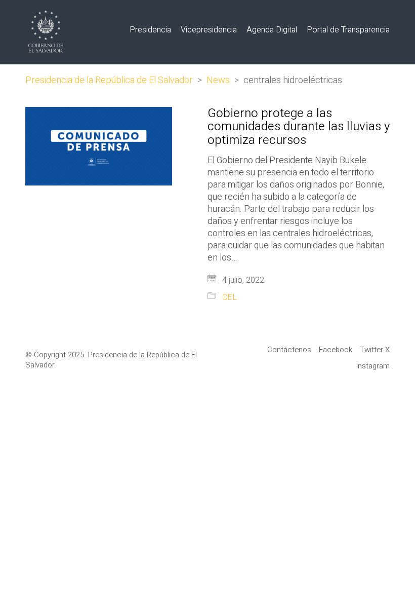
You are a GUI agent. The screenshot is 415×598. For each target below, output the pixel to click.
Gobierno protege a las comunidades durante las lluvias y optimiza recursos (299, 127)
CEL (229, 297)
